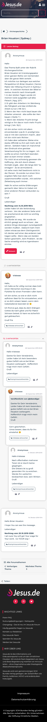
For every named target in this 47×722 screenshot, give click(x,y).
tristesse (17, 275)
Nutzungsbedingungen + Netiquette (18, 621)
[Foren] (4, 31)
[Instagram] (23, 601)
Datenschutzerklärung (23, 699)
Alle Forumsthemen (16, 562)
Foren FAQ (7, 617)
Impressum (23, 693)
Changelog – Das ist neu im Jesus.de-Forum (21, 625)
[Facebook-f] (15, 601)
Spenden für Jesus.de (12, 639)
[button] (43, 4)
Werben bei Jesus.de (11, 642)
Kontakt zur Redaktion (12, 632)
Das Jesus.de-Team (11, 635)
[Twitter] (31, 601)
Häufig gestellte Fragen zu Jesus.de (18, 628)
